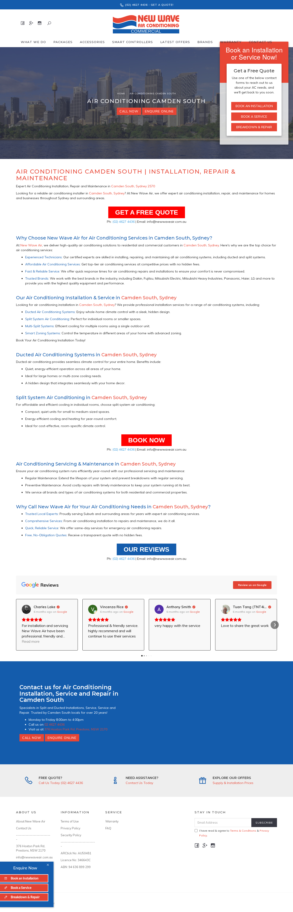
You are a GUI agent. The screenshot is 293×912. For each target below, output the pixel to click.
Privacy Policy (70, 828)
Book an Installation (254, 106)
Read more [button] (31, 641)
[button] (18, 625)
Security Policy (71, 835)
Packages (63, 42)
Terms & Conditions (243, 830)
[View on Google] (26, 609)
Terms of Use (70, 821)
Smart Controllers (132, 42)
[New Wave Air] (146, 23)
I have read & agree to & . (234, 833)
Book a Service (254, 116)
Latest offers (175, 42)
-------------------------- (33, 837)
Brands (205, 42)
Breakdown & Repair (254, 127)
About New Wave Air (30, 821)
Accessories (92, 42)
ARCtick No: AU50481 (76, 853)
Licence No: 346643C (76, 860)
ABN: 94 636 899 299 (76, 867)
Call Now (128, 111)
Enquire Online (159, 111)
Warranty (230, 42)
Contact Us (260, 42)
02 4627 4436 (54, 724)
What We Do (33, 42)
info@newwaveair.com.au (33, 857)
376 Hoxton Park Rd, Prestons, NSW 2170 (75, 729)
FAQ (108, 828)
